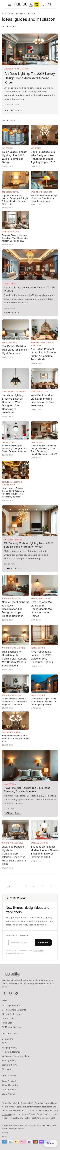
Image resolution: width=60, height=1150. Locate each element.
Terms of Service (10, 1065)
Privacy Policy (9, 1060)
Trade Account (9, 1081)
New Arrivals (8, 1018)
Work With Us (8, 1094)
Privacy (5, 1132)
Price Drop (7, 1023)
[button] (9, 4)
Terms (4, 1136)
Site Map (6, 1069)
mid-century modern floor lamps (37, 1107)
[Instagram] (10, 993)
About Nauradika (10, 1085)
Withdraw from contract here (16, 1056)
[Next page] (50, 885)
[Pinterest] (16, 993)
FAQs (4, 1043)
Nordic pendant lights (12, 1107)
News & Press (9, 1089)
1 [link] (9, 885)
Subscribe (43, 942)
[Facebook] (4, 993)
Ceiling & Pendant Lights (14, 1010)
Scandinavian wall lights (46, 1103)
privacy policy (38, 950)
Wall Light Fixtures (11, 1005)
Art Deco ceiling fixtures (13, 1110)
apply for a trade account (43, 1118)
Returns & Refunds (11, 1052)
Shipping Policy (9, 1047)
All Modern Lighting (11, 1027)
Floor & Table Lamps (12, 1014)
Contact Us (7, 1039)
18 (42, 885)
